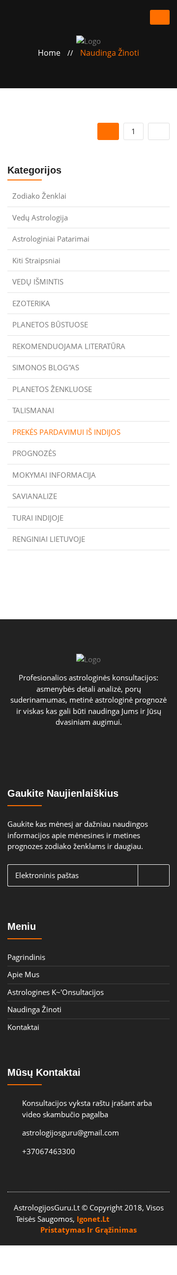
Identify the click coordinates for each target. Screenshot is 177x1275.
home (49, 52)
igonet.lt (93, 1219)
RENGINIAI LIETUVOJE (48, 539)
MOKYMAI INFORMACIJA (54, 475)
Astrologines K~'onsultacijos (55, 992)
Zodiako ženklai (39, 196)
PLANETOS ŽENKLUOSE (52, 389)
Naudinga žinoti (109, 52)
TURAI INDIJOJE (37, 518)
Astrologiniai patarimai (50, 239)
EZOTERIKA (31, 303)
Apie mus (23, 974)
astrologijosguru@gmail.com (63, 1132)
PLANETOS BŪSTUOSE (50, 324)
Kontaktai (23, 1027)
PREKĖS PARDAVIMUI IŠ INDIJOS (66, 432)
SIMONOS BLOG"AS (45, 367)
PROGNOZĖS (34, 453)
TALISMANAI (33, 410)
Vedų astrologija (40, 217)
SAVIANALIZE (34, 496)
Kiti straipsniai (36, 260)
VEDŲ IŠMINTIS (37, 281)
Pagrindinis (26, 957)
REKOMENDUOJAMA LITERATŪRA (68, 346)
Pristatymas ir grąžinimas (88, 1230)
